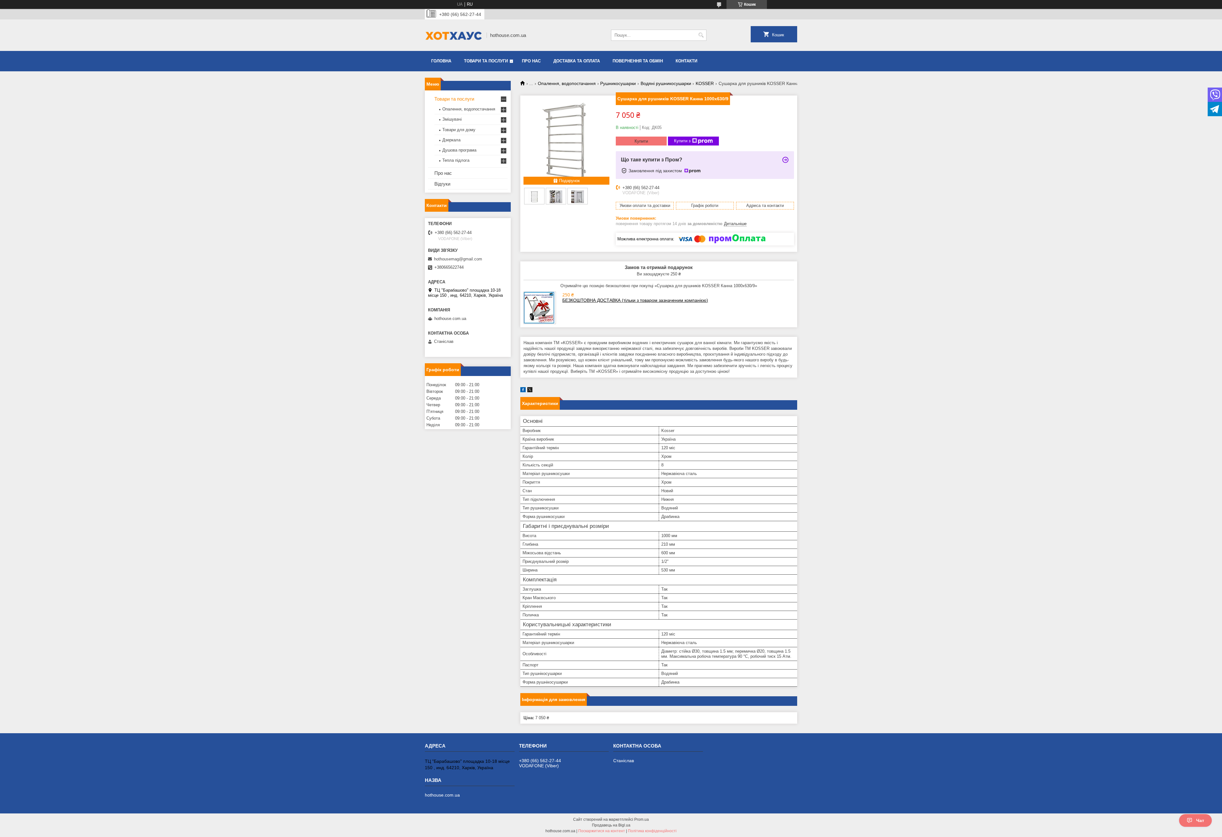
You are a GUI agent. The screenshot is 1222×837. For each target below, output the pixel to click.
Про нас (531, 61)
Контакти (686, 61)
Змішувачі (452, 119)
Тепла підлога (455, 160)
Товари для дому (458, 129)
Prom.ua (641, 819)
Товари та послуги (486, 61)
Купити (641, 141)
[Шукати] (700, 35)
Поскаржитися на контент (601, 831)
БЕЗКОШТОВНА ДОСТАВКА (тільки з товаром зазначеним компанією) (635, 300)
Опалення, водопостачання (567, 83)
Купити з (682, 140)
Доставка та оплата (576, 61)
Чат (1200, 820)
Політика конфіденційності (652, 831)
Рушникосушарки (618, 83)
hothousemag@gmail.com (458, 259)
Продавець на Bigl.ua (611, 825)
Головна (441, 61)
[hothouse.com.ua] (453, 35)
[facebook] (523, 390)
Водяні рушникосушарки (666, 83)
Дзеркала (451, 140)
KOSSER (705, 83)
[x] (529, 390)
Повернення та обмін (638, 61)
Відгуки (442, 184)
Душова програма (459, 150)
